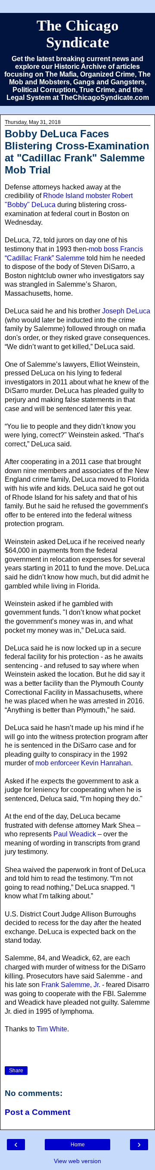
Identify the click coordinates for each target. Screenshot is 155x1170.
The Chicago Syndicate (78, 33)
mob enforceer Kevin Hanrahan (83, 763)
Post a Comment (37, 1112)
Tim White (52, 1029)
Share (16, 1071)
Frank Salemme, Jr (70, 984)
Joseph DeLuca (126, 311)
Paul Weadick (74, 834)
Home (78, 1145)
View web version (77, 1161)
